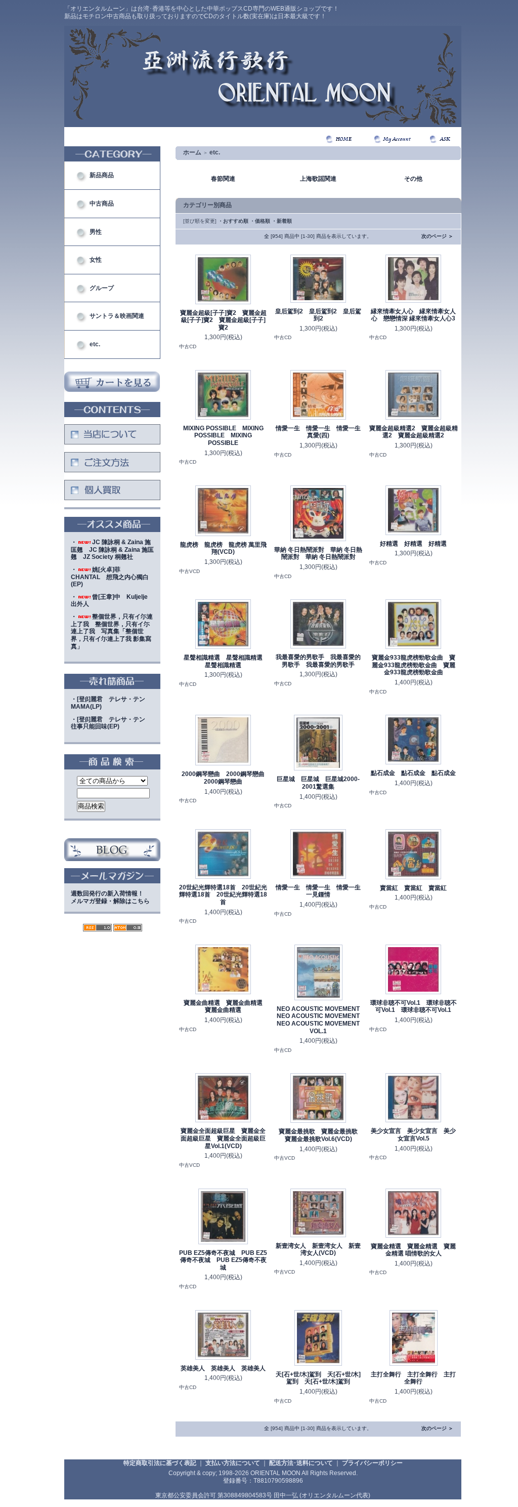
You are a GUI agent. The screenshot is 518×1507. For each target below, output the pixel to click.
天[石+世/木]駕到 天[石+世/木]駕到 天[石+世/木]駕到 (318, 1378)
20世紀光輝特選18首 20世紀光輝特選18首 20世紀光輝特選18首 (223, 895)
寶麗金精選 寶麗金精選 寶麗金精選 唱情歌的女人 (413, 1250)
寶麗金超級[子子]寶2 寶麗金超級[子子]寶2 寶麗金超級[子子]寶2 (223, 320)
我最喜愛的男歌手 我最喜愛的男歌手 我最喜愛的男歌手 (318, 661)
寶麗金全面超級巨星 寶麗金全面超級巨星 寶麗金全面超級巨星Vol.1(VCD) (223, 1138)
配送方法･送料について (301, 1463)
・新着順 (282, 221)
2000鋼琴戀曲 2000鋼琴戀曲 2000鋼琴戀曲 (226, 777)
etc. (95, 344)
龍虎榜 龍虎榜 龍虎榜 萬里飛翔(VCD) (223, 548)
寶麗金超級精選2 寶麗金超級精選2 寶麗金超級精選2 (413, 432)
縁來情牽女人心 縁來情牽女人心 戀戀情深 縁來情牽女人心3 (413, 315)
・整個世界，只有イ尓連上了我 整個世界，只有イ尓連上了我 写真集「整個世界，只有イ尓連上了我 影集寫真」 (112, 631)
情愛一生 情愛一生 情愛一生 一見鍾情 (318, 891)
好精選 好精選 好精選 (413, 543)
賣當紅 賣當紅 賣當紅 (413, 887)
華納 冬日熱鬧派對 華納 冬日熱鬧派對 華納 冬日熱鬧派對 (318, 553)
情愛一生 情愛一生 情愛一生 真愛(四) (318, 432)
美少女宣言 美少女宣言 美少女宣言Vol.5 (413, 1134)
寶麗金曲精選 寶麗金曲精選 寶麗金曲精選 (226, 1006)
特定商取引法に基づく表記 (159, 1463)
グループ (102, 288)
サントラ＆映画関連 (117, 315)
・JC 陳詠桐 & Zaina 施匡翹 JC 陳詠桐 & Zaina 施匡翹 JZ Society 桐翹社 (112, 549)
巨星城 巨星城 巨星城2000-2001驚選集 (318, 783)
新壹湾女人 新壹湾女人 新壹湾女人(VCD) (318, 1249)
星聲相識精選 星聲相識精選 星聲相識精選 (226, 661)
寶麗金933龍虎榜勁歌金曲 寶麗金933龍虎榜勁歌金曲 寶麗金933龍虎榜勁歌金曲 (413, 665)
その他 (413, 178)
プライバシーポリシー (372, 1463)
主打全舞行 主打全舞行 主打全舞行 (413, 1378)
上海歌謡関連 (318, 178)
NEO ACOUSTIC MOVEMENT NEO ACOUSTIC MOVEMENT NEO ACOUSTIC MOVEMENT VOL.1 (321, 1020)
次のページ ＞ (437, 236)
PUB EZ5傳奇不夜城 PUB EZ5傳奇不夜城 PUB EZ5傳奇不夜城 (223, 1260)
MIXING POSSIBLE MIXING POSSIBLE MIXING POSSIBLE (223, 435)
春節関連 (223, 178)
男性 (96, 231)
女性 (96, 259)
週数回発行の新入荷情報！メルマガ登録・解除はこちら (110, 897)
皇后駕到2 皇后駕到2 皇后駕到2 (318, 315)
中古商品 (102, 203)
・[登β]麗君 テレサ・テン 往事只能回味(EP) (111, 723)
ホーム (192, 152)
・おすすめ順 (233, 221)
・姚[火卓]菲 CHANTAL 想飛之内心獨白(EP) (110, 577)
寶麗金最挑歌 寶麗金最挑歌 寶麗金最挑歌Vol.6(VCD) (321, 1135)
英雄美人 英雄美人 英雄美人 (223, 1368)
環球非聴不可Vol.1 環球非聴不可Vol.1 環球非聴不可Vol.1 (413, 1006)
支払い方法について (232, 1463)
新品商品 (102, 175)
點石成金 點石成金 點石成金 (413, 773)
